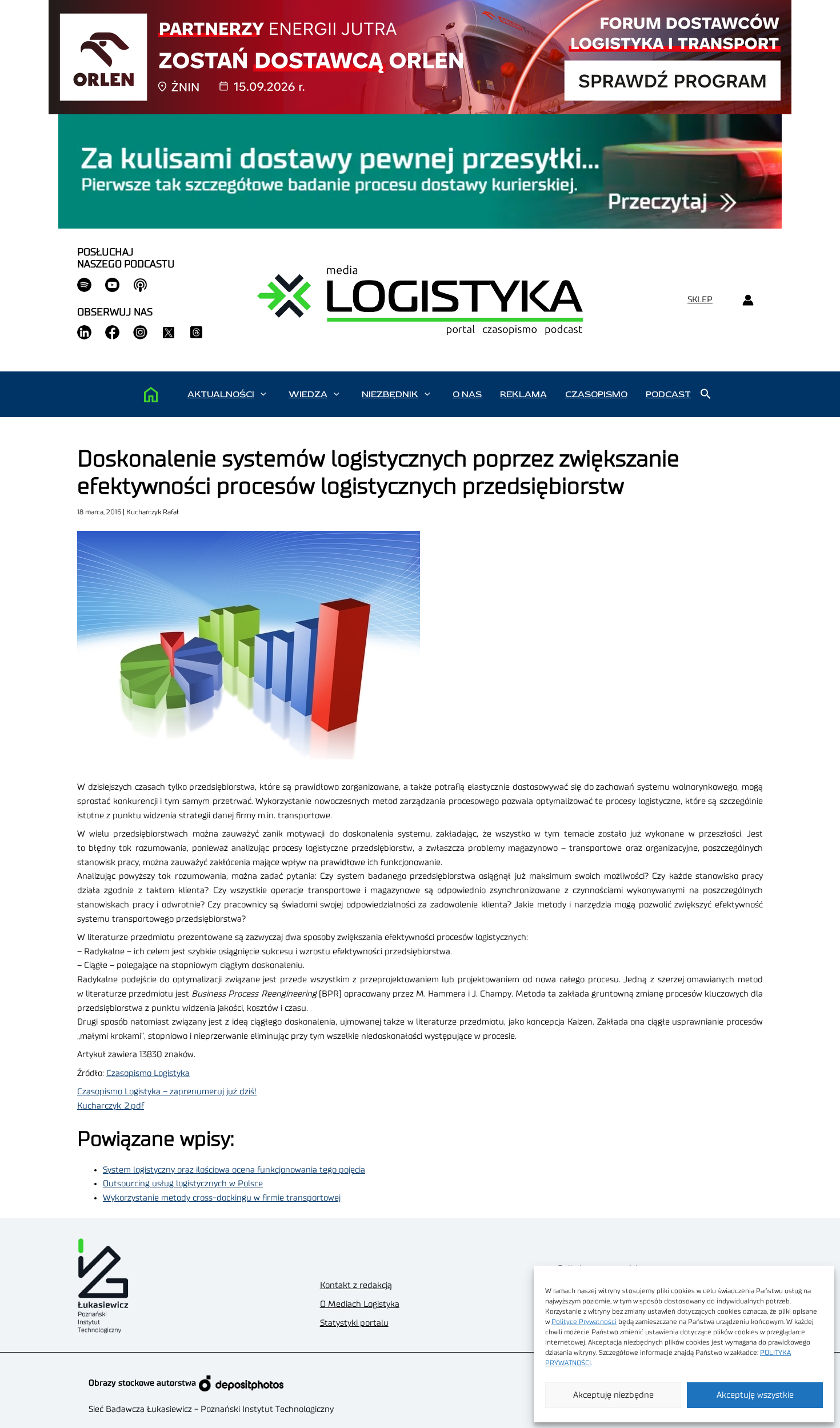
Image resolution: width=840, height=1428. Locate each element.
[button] (263, 394)
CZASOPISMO (596, 394)
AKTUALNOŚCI (220, 394)
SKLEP (700, 299)
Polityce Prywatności (584, 1321)
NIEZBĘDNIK (390, 394)
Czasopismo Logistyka (148, 1073)
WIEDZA (308, 394)
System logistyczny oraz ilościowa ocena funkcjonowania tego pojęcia (234, 1170)
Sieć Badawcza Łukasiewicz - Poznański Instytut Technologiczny (211, 1409)
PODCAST (668, 394)
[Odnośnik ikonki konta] (748, 300)
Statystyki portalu (354, 1323)
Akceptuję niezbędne (613, 1395)
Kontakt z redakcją (356, 1285)
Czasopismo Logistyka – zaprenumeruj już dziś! (167, 1091)
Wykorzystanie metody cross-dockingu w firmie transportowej (222, 1198)
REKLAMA (523, 394)
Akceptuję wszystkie (755, 1395)
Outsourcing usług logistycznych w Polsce (183, 1183)
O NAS (467, 394)
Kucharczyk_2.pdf (110, 1106)
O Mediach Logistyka (359, 1304)
